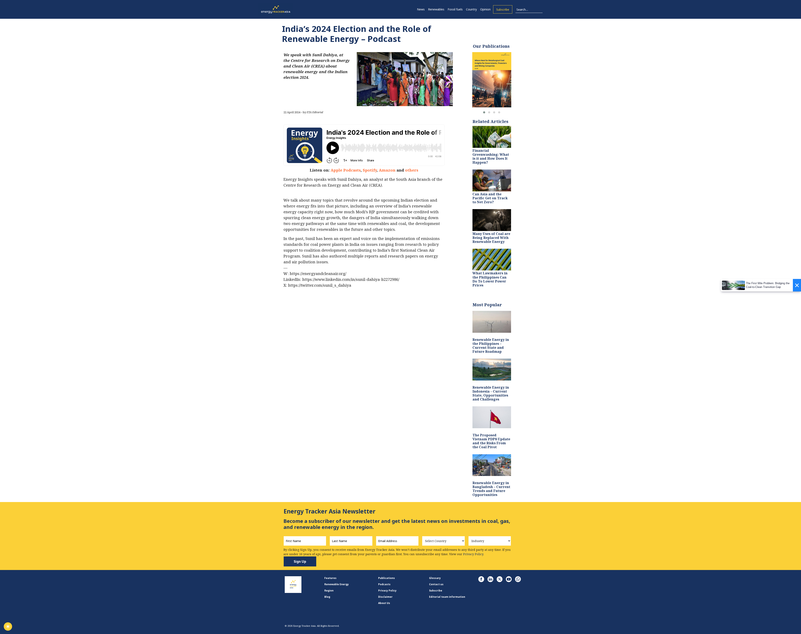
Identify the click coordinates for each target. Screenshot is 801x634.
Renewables (436, 9)
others (411, 170)
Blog (327, 597)
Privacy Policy (387, 590)
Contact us (436, 584)
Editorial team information (447, 597)
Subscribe (502, 9)
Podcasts (384, 584)
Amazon (387, 170)
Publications (386, 578)
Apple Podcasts (346, 170)
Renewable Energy (336, 584)
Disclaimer (385, 597)
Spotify (370, 170)
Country (471, 9)
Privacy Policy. (473, 554)
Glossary (435, 578)
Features (330, 578)
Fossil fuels (455, 9)
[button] (484, 112)
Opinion (485, 9)
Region (329, 590)
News (421, 9)
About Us (384, 603)
